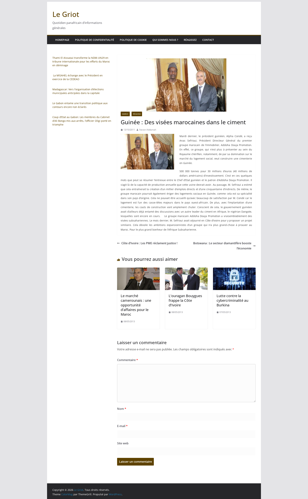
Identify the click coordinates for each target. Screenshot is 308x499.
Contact (208, 39)
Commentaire (127, 360)
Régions (137, 114)
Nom (121, 409)
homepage (62, 39)
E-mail (122, 426)
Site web (123, 443)
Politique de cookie (133, 39)
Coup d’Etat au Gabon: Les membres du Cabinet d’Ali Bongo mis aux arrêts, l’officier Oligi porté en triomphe (81, 120)
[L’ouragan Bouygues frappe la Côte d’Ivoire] (186, 270)
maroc (125, 114)
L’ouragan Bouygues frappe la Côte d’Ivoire (185, 300)
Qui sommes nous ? (165, 39)
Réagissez (190, 39)
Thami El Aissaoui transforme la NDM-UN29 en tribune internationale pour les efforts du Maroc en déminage (81, 61)
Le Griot (65, 14)
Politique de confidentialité (94, 39)
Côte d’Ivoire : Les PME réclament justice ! (149, 243)
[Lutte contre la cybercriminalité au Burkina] (234, 270)
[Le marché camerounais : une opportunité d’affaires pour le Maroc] (138, 270)
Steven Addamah (147, 129)
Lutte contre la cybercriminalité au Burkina (232, 300)
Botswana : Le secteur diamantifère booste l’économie (222, 245)
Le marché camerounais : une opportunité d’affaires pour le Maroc (136, 305)
